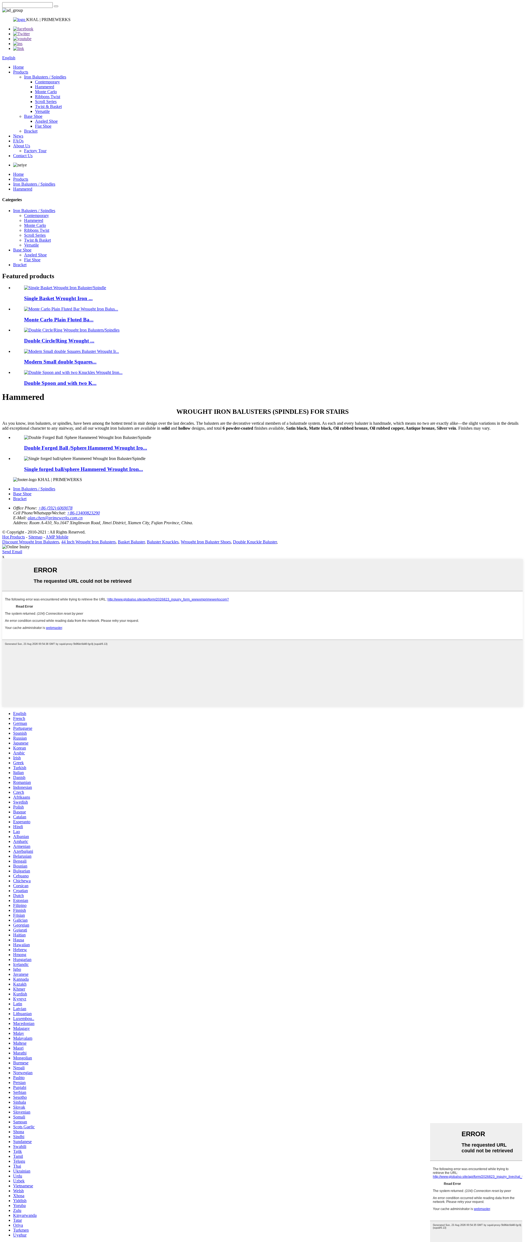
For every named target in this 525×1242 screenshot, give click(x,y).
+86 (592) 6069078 (55, 508)
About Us (21, 145)
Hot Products (13, 537)
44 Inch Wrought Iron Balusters (88, 542)
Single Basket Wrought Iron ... (58, 298)
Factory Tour (35, 150)
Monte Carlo (46, 91)
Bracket (30, 131)
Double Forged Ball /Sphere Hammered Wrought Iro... (85, 448)
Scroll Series (46, 101)
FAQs (18, 141)
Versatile (42, 111)
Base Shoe (33, 116)
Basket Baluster (131, 542)
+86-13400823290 (83, 513)
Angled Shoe (46, 121)
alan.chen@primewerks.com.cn (55, 517)
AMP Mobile (57, 537)
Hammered (44, 86)
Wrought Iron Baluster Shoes (206, 542)
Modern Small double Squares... (60, 362)
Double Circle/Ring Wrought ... (59, 341)
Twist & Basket (48, 106)
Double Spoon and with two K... (60, 383)
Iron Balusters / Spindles (45, 77)
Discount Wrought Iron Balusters (30, 542)
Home (18, 67)
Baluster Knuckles (163, 542)
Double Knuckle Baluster (255, 542)
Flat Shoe (43, 126)
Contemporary (47, 82)
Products (20, 72)
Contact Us (23, 155)
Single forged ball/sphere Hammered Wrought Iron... (83, 469)
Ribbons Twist (47, 96)
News (18, 136)
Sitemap (35, 537)
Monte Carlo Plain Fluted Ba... (59, 320)
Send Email (12, 551)
